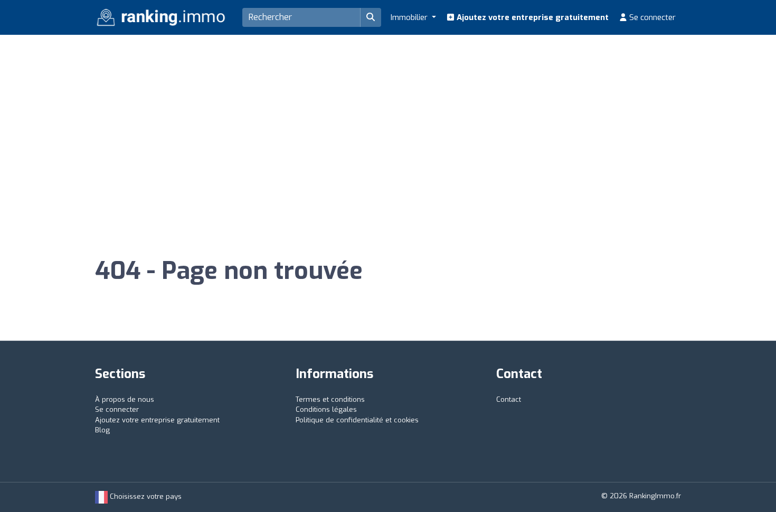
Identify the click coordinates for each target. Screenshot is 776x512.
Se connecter (651, 17)
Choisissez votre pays (145, 496)
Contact (508, 399)
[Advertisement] (388, 114)
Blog (102, 430)
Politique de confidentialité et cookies (357, 420)
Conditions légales (326, 409)
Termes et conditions (330, 399)
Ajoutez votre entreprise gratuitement (532, 17)
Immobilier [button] (410, 17)
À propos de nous (124, 399)
